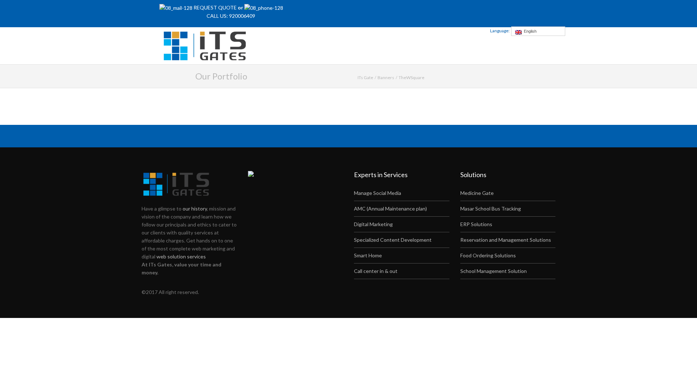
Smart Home (368, 255)
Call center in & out (376, 271)
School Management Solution (493, 271)
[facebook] (425, 11)
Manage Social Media (377, 193)
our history (195, 208)
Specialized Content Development (393, 240)
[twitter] (435, 11)
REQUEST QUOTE (215, 7)
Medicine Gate (477, 193)
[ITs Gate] (207, 44)
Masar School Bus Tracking (490, 208)
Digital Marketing (373, 224)
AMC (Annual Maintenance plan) (390, 208)
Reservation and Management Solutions (505, 240)
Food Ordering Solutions (488, 255)
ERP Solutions (476, 224)
